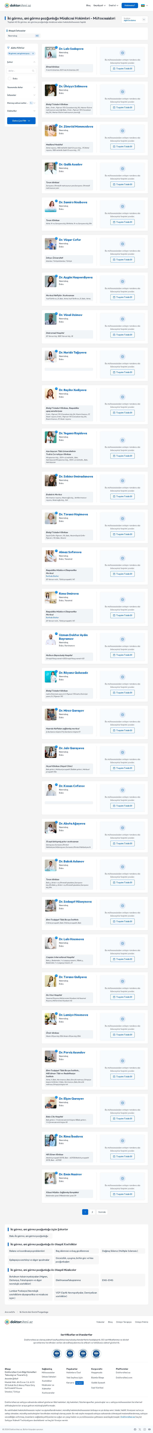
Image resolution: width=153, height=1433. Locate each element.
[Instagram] (144, 1429)
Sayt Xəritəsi (97, 1387)
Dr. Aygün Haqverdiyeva (75, 277)
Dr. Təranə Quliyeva (73, 977)
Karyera (74, 1382)
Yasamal (68, 559)
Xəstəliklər (47, 1381)
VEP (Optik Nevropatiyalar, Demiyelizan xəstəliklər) (76, 1294)
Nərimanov (70, 645)
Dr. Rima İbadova (71, 1136)
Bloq (88, 5)
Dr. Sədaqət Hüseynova (75, 901)
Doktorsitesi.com (124, 1377)
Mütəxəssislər (48, 1372)
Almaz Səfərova (70, 552)
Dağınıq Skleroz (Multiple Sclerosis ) (120, 1250)
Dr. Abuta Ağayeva (72, 823)
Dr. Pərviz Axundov (72, 1052)
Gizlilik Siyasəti (98, 1382)
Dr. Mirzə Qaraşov (71, 710)
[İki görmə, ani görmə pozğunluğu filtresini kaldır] (33, 53)
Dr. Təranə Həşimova (73, 514)
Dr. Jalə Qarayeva (71, 748)
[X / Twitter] (140, 1429)
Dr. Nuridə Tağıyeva (72, 352)
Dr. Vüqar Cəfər (70, 240)
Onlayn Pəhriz (141, 1322)
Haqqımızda (96, 1372)
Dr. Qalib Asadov (70, 164)
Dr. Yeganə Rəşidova (73, 433)
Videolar (100, 1322)
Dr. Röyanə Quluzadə (73, 672)
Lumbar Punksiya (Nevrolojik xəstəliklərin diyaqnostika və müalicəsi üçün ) (28, 1294)
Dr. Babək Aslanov (71, 861)
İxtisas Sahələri (49, 1376)
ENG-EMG (107, 1280)
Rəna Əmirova (69, 593)
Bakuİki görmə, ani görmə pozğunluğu (28, 1236)
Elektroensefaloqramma (68, 1280)
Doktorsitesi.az (123, 1372)
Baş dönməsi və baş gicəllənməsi (72, 1250)
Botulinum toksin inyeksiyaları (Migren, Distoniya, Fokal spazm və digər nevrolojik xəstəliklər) (28, 1280)
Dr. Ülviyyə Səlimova (73, 86)
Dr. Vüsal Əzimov (70, 315)
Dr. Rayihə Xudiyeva (72, 390)
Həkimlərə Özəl (73, 1372)
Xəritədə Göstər (52, 576)
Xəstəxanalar (48, 1392)
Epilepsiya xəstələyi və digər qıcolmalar (29, 1259)
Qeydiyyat (98, 5)
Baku (61, 55)
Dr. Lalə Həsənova (71, 939)
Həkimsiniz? (130, 5)
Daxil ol (112, 5)
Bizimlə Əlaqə (97, 1377)
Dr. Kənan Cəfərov (72, 786)
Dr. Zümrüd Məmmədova (76, 126)
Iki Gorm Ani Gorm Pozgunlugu (34, 1312)
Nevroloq (63, 52)
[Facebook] (135, 1429)
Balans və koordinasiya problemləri (27, 1250)
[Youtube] (149, 1429)
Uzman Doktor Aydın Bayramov (73, 636)
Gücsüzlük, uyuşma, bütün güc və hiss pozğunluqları (74, 1260)
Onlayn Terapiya (123, 1322)
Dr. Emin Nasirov (70, 1174)
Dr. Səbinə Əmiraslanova (76, 476)
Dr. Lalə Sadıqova (71, 49)
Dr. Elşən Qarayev (71, 1098)
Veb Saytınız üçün (74, 1377)
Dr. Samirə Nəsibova (73, 202)
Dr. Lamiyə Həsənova (73, 1015)
